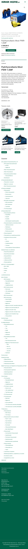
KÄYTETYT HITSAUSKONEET (7, 264)
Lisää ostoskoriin (11, 50)
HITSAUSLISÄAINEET (6, 188)
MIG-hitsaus (8, 412)
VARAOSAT (3, 460)
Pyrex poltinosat (9, 402)
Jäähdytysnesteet (9, 224)
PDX (8, 344)
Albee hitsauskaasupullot (9, 169)
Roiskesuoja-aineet (9, 231)
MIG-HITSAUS (4, 277)
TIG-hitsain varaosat (8, 386)
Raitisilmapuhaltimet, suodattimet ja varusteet (14, 453)
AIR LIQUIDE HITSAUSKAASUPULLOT (9, 161)
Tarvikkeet (7, 206)
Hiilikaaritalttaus (7, 359)
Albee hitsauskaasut (8, 171)
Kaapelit (7, 216)
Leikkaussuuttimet (8, 260)
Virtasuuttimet (8, 315)
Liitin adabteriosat (9, 291)
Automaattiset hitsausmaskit (11, 433)
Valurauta (7, 198)
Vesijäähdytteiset (9, 285)
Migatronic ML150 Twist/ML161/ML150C (14, 305)
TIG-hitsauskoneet (8, 394)
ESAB (6, 330)
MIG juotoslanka (8, 202)
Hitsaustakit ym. (9, 447)
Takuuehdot (4, 469)
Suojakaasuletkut (9, 243)
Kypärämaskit (8, 435)
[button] (24, 7)
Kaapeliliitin (7, 214)
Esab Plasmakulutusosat (10, 340)
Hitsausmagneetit (8, 233)
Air (6, 239)
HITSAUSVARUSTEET (6, 211)
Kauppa (6, 32)
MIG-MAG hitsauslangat (9, 200)
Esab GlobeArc (8, 420)
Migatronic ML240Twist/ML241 (12, 307)
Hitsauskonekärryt (8, 367)
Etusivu (2, 32)
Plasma (5, 268)
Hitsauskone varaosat (9, 182)
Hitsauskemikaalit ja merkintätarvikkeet (12, 222)
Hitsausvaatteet (7, 443)
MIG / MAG (6, 266)
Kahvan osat (8, 388)
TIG (5, 272)
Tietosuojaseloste (5, 472)
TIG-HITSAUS (4, 376)
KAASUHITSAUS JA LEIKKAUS (8, 249)
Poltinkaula (7, 293)
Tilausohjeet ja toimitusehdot (7, 468)
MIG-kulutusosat (7, 297)
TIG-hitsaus (8, 414)
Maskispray (7, 226)
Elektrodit (7, 398)
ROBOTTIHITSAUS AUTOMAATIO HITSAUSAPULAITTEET (14, 365)
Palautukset (4, 471)
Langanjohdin (8, 301)
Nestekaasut (7, 177)
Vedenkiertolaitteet (8, 373)
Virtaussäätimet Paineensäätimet (12, 247)
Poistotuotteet (4, 355)
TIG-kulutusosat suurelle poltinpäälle (13, 406)
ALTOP (6, 165)
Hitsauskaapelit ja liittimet (9, 212)
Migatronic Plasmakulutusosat (12, 342)
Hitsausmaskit (7, 431)
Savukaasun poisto (8, 455)
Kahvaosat (7, 289)
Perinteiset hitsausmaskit (10, 437)
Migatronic (7, 283)
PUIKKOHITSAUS (5, 357)
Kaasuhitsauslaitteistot (9, 251)
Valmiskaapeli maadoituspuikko (12, 220)
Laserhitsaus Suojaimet (9, 451)
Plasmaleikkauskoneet (9, 324)
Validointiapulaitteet (8, 371)
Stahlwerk (7, 334)
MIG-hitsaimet (7, 279)
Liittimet (7, 241)
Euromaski (7, 424)
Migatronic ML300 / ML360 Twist (12, 311)
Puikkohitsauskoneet (8, 361)
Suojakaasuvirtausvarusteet (10, 237)
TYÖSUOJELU (4, 409)
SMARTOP (7, 167)
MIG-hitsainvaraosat (8, 287)
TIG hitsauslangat (8, 208)
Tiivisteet (7, 245)
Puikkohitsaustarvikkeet (9, 363)
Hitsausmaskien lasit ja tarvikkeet (11, 416)
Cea (6, 326)
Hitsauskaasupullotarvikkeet (10, 173)
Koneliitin (7, 218)
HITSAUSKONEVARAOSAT (7, 180)
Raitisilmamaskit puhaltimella (11, 441)
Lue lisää (4, 152)
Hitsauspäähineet (9, 445)
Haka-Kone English (5, 499)
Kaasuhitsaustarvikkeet (9, 253)
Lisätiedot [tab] (3, 63)
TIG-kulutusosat (7, 396)
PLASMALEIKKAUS (5, 322)
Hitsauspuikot (7, 190)
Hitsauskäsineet (7, 410)
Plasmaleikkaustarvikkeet (9, 336)
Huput (6, 449)
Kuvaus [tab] (3, 60)
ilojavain (17, 546)
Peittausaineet (8, 229)
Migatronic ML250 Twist (10, 309)
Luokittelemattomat (5, 274)
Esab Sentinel (8, 422)
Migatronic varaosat (8, 184)
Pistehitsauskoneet (8, 320)
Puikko (5, 270)
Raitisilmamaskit (8, 439)
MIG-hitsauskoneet (8, 295)
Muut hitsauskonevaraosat (10, 186)
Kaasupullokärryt (9, 175)
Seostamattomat (9, 196)
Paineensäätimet (7, 262)
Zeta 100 (9, 348)
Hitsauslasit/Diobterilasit (10, 427)
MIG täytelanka (8, 204)
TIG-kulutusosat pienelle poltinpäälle (13, 404)
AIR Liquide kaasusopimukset (10, 163)
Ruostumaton (8, 194)
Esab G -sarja (8, 418)
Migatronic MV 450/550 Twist (11, 313)
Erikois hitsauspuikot (9, 192)
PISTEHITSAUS (4, 318)
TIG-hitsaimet (7, 378)
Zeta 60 (8, 350)
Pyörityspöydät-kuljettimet (10, 369)
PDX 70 (8, 346)
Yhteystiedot (4, 501)
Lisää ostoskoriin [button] (6, 129)
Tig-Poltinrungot (9, 392)
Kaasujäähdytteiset (9, 281)
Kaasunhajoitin (8, 299)
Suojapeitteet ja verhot (9, 457)
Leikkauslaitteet (7, 258)
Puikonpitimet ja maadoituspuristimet (12, 235)
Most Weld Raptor (9, 429)
